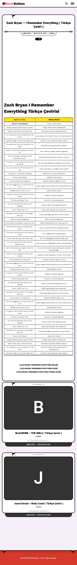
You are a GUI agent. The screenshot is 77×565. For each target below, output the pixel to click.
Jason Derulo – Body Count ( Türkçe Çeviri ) (38, 503)
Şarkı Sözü (26, 33)
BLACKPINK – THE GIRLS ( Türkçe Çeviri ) (38, 433)
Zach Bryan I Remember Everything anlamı (39, 365)
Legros (52, 33)
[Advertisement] (38, 58)
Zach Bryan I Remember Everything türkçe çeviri (39, 372)
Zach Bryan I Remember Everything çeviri (39, 368)
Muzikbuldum (33, 558)
